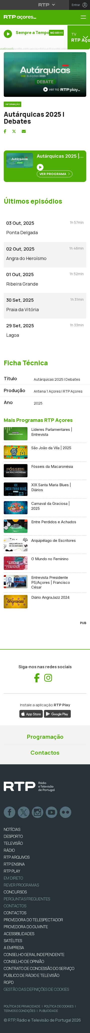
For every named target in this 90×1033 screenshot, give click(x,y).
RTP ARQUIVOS (17, 857)
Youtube (52, 812)
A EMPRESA (14, 947)
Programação (45, 736)
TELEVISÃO (13, 843)
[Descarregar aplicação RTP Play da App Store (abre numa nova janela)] (31, 713)
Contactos (45, 752)
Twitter (24, 812)
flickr (66, 812)
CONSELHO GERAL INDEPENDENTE (34, 954)
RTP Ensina (14, 864)
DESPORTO (13, 836)
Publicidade (48, 1011)
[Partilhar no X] (14, 131)
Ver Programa (53, 174)
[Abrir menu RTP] (45, 4)
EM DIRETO (13, 878)
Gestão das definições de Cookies (36, 989)
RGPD (9, 982)
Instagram (38, 812)
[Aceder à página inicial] (30, 17)
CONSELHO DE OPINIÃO (24, 961)
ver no (54, 89)
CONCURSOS (15, 892)
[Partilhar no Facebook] (5, 131)
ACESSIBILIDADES (19, 933)
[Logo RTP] (29, 787)
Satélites (13, 940)
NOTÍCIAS (12, 829)
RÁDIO (9, 850)
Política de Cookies (59, 1006)
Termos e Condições (19, 1011)
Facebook (10, 812)
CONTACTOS (15, 913)
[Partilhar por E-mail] (24, 131)
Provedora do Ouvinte (26, 926)
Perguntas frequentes (27, 899)
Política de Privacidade (22, 1006)
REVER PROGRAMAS (21, 885)
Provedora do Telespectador (33, 919)
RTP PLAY (12, 871)
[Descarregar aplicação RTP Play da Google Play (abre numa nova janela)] (57, 713)
